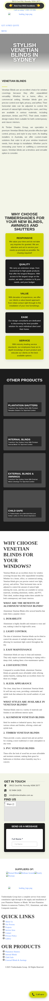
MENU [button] (4, 31)
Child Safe (15, 510)
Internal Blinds (19, 439)
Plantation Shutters (23, 405)
